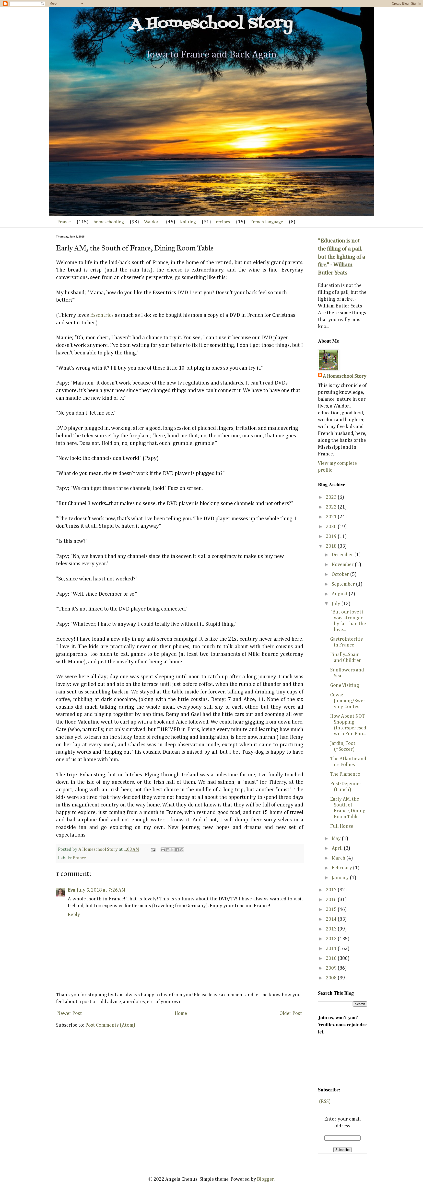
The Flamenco (345, 774)
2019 (332, 536)
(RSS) (325, 1101)
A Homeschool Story (211, 24)
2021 (332, 516)
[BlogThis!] (167, 849)
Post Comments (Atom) (110, 1025)
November (343, 564)
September (344, 584)
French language (266, 221)
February (342, 867)
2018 (332, 546)
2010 (332, 958)
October (341, 574)
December (343, 554)
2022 (332, 507)
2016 (332, 899)
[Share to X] (172, 849)
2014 (332, 919)
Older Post (291, 1013)
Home (181, 1013)
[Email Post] (152, 849)
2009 (332, 968)
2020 (332, 526)
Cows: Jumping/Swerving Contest (347, 700)
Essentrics (102, 315)
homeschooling (109, 221)
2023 (332, 497)
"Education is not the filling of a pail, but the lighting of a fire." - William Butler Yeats (341, 257)
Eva (71, 890)
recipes (223, 221)
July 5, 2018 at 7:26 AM (101, 890)
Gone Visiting (344, 685)
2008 (332, 977)
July (336, 603)
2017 (332, 889)
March (339, 858)
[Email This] (163, 849)
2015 (332, 909)
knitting (188, 221)
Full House (341, 826)
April (338, 848)
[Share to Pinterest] (181, 849)
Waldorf (152, 221)
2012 (332, 938)
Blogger (265, 1179)
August (340, 593)
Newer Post (69, 1013)
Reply (74, 914)
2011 (332, 948)
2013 (332, 929)
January (341, 877)
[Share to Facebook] (177, 849)
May (337, 838)
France (64, 221)
